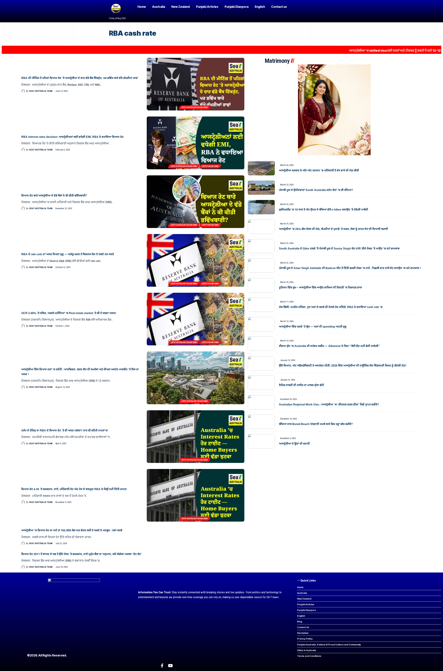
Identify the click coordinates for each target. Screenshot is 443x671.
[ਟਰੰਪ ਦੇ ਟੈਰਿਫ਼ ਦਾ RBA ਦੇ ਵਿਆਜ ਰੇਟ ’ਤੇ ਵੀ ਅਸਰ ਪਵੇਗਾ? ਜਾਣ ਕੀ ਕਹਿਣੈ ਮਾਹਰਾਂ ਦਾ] (195, 436)
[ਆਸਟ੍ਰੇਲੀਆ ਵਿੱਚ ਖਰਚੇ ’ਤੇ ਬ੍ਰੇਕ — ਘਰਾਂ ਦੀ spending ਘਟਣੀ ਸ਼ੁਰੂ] (261, 324)
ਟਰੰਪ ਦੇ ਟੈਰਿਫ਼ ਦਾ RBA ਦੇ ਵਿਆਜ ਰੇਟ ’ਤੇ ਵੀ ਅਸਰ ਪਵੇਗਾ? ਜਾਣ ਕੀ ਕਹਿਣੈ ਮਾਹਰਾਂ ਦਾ (64, 430)
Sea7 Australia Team (40, 91)
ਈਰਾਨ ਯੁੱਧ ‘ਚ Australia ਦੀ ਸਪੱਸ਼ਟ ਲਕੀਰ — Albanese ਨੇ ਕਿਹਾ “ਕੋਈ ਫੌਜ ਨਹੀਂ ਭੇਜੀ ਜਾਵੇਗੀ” (329, 346)
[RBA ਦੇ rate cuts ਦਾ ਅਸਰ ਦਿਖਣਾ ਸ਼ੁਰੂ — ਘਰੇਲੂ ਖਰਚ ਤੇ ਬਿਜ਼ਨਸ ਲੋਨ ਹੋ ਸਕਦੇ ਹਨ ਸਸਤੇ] (195, 260)
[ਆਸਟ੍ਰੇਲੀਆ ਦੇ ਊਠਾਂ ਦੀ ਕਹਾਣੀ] (261, 441)
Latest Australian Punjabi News (194, 107)
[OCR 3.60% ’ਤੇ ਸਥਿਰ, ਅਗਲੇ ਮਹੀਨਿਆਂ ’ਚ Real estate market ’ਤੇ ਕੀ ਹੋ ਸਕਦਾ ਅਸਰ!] (195, 319)
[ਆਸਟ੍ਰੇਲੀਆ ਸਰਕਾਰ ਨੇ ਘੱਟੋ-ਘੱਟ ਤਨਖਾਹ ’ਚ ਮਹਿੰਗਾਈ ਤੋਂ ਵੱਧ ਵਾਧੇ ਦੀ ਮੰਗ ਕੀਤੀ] (261, 168)
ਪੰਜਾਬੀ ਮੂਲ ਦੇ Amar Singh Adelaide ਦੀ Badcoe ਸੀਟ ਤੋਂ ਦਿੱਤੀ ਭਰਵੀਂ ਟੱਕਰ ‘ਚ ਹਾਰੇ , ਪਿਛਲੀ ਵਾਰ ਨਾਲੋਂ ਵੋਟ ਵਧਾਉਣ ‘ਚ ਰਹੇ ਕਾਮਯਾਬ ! (350, 268)
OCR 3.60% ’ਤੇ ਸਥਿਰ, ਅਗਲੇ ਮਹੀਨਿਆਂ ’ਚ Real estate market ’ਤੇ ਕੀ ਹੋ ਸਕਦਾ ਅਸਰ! (68, 313)
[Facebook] (162, 665)
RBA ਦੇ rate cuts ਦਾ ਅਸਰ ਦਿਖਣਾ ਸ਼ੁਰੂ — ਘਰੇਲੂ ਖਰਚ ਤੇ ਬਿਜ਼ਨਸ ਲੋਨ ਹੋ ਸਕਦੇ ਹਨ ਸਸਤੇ (67, 254)
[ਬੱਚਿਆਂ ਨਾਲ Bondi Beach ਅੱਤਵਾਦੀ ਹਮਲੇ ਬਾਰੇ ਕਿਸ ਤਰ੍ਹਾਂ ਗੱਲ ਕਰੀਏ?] (261, 422)
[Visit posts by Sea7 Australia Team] (23, 91)
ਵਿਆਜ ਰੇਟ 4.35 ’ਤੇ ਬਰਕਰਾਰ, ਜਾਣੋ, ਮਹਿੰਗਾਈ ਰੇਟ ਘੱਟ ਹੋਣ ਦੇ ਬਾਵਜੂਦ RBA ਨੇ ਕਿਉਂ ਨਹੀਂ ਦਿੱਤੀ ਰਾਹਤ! (74, 489)
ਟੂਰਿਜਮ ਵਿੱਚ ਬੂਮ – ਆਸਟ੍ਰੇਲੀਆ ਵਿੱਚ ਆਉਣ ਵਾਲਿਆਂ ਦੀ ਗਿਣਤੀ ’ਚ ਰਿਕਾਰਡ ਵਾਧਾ (320, 287)
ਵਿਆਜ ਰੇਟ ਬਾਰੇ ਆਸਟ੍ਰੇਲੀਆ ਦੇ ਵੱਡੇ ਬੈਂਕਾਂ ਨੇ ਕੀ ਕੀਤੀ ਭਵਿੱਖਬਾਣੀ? (54, 196)
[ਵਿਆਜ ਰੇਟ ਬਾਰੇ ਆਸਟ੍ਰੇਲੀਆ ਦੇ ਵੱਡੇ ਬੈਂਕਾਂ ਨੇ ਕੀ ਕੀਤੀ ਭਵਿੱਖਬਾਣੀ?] (195, 201)
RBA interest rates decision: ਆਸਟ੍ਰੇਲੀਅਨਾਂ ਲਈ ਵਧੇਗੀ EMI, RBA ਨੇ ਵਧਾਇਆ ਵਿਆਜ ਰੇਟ (72, 137)
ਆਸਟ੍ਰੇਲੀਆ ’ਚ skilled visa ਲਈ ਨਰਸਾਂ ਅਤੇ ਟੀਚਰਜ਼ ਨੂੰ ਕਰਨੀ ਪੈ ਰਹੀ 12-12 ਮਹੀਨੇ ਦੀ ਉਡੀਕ (369, 50)
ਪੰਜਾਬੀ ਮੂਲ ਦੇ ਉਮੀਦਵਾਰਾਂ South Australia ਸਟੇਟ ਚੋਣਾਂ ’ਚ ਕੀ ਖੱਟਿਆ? (316, 190)
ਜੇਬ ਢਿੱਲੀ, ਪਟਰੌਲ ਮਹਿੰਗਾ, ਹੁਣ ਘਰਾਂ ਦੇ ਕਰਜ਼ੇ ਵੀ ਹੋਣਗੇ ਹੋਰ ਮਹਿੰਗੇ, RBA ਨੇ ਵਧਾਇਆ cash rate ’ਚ (330, 307)
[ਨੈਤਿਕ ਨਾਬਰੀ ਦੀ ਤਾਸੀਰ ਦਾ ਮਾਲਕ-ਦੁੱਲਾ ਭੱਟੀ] (261, 382)
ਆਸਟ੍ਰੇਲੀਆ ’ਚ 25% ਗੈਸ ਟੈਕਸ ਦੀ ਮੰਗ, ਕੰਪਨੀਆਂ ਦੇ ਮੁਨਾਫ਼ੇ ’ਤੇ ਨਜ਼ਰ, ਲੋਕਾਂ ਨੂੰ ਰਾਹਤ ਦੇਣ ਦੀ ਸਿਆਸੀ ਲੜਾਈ (333, 229)
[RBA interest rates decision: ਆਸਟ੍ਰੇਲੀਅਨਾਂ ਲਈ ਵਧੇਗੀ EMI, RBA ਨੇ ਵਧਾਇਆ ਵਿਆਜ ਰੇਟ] (195, 143)
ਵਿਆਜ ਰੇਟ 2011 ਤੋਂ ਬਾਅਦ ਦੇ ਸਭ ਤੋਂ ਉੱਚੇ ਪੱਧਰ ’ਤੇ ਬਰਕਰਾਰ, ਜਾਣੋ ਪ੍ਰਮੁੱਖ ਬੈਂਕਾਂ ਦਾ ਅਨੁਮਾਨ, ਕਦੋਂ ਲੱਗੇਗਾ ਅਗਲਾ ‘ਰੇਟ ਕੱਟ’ (81, 554)
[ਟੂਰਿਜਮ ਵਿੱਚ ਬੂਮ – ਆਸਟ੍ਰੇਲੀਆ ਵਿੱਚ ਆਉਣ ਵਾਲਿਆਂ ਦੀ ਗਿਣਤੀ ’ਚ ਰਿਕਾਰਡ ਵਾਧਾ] (261, 285)
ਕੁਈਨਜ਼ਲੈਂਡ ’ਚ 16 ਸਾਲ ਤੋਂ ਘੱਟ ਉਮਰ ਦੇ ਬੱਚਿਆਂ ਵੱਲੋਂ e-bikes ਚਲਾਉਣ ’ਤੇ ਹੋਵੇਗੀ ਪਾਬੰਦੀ (323, 210)
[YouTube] (170, 665)
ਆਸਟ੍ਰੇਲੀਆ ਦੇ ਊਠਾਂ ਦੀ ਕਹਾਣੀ (294, 444)
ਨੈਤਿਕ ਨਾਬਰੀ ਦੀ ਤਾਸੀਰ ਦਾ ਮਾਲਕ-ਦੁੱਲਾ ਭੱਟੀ (301, 385)
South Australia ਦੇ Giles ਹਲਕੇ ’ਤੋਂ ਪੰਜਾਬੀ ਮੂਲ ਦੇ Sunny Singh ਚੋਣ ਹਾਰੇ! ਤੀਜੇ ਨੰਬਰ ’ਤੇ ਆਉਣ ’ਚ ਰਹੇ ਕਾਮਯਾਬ (339, 248)
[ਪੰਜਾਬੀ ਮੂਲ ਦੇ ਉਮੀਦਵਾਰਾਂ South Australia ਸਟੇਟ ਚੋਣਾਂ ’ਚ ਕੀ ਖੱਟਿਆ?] (261, 188)
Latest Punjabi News (210, 166)
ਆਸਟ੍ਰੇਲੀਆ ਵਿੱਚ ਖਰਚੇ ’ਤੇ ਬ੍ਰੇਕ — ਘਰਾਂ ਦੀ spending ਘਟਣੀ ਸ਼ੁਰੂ (312, 327)
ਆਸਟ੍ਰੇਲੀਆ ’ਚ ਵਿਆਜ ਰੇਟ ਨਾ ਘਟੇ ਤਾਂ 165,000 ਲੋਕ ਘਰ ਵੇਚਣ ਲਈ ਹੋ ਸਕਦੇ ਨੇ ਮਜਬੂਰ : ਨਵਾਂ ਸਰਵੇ (71, 530)
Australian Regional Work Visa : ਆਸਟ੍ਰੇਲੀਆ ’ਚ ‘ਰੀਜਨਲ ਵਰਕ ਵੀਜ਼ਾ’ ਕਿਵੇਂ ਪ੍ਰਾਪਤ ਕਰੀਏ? (329, 404)
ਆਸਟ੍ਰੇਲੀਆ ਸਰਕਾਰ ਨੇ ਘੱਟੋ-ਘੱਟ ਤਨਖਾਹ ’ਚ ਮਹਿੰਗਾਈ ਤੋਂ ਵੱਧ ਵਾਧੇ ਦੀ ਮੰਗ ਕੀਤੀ (319, 170)
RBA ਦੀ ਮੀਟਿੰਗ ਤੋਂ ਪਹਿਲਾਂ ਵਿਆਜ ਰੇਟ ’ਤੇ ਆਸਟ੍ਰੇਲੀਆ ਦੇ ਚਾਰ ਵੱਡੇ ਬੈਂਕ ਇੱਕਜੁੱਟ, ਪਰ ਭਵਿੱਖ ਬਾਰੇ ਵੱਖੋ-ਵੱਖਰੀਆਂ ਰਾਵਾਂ (79, 78)
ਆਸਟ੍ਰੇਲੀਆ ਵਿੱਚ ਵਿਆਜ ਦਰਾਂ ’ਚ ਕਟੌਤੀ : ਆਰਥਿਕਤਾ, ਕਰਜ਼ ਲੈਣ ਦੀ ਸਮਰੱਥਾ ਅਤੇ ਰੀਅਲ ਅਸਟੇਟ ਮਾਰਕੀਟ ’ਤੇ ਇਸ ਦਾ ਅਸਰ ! (80, 372)
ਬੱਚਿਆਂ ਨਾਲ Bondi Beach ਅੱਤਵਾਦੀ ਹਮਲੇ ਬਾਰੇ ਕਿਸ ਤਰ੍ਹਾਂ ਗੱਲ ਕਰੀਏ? (316, 424)
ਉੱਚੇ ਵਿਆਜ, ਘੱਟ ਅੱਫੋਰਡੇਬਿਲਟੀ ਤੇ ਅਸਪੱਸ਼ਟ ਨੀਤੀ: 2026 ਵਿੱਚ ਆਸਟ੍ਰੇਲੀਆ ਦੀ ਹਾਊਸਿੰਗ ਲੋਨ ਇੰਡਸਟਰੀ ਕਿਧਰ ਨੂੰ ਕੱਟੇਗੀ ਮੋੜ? (342, 366)
